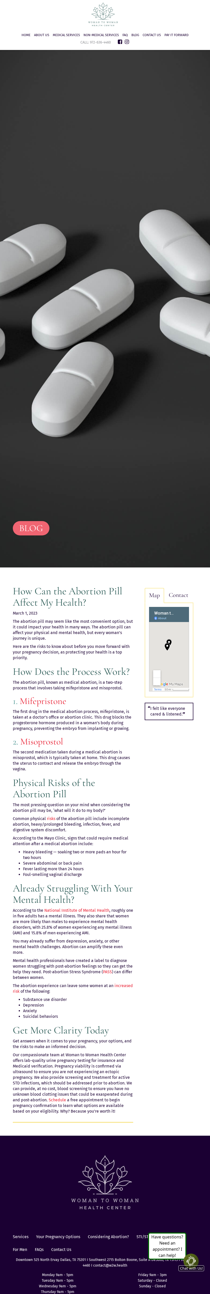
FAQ (125, 35)
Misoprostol (41, 741)
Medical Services (66, 35)
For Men (20, 1249)
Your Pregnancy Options (58, 1236)
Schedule (57, 1100)
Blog (135, 35)
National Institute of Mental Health (76, 910)
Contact (178, 595)
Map (154, 595)
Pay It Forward (176, 35)
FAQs (39, 1249)
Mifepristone (43, 701)
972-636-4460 (101, 42)
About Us (41, 35)
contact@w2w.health (110, 1265)
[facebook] (120, 42)
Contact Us (152, 35)
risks (51, 818)
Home (26, 35)
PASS (107, 971)
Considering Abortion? (108, 1236)
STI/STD (143, 1236)
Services (20, 1236)
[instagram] (127, 42)
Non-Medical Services (101, 35)
